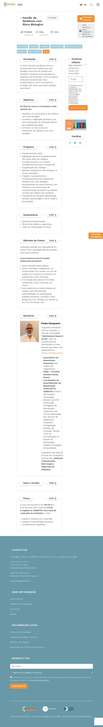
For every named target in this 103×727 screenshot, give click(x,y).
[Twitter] (75, 143)
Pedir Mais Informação (96, 235)
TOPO (51, 59)
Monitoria (22, 51)
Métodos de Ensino (73, 46)
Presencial (28, 35)
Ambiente (43, 35)
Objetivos (34, 46)
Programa (45, 46)
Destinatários (57, 46)
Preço (46, 51)
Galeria (13, 614)
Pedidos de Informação (21, 604)
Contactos (15, 609)
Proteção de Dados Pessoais (23, 637)
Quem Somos (16, 599)
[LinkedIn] (80, 143)
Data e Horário (35, 51)
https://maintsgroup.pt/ (52, 353)
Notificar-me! (78, 108)
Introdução (22, 46)
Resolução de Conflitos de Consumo (27, 647)
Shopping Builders (83, 716)
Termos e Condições (19, 642)
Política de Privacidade (20, 632)
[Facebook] (70, 143)
